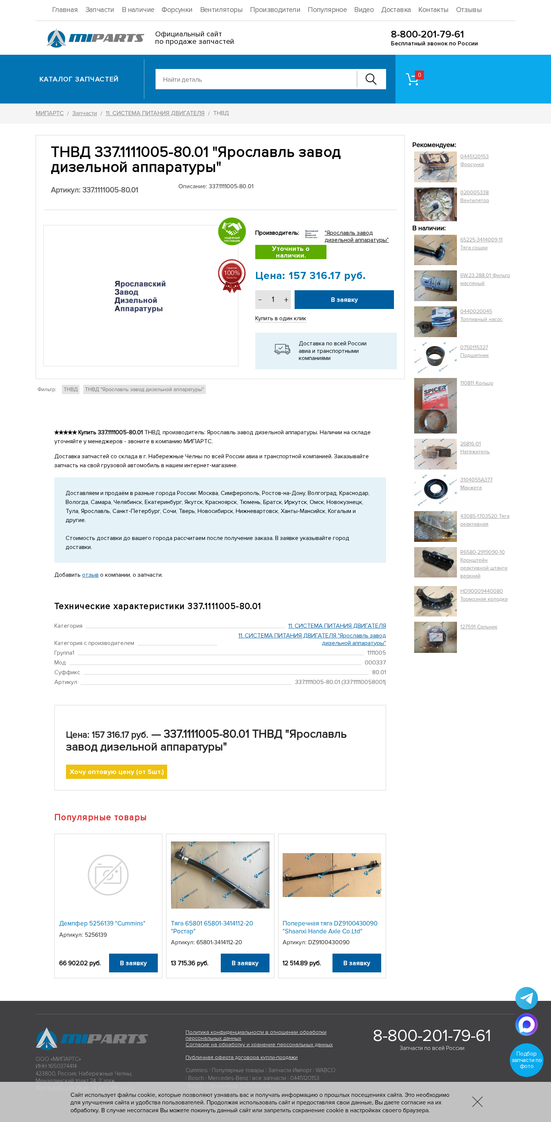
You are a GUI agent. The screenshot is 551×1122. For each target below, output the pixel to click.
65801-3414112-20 (219, 942)
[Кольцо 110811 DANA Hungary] (435, 406)
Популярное (327, 10)
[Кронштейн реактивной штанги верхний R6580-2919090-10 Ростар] (435, 564)
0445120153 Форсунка (474, 160)
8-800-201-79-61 (427, 34)
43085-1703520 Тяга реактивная (484, 520)
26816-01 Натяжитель (475, 448)
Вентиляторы (221, 10)
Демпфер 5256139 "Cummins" (102, 923)
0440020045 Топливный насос (481, 315)
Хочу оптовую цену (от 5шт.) (117, 772)
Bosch (196, 1078)
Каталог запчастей (79, 79)
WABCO (325, 1070)
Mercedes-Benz (228, 1078)
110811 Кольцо (476, 383)
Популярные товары (238, 1070)
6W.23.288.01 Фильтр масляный (485, 279)
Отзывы (469, 10)
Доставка (396, 10)
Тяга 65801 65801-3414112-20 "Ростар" (212, 927)
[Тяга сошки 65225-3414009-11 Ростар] (435, 250)
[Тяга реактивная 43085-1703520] (435, 526)
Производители (275, 10)
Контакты (433, 10)
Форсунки (177, 10)
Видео (364, 10)
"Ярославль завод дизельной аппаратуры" (357, 236)
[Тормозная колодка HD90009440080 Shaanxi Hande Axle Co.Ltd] (435, 601)
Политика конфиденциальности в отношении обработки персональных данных (256, 1035)
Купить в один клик (280, 318)
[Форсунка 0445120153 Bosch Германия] (435, 166)
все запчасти (269, 1078)
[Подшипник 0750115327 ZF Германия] (435, 357)
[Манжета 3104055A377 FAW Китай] (435, 490)
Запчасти (99, 10)
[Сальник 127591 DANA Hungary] (435, 637)
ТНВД (71, 389)
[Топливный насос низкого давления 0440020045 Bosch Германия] (435, 321)
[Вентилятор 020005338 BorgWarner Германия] (435, 204)
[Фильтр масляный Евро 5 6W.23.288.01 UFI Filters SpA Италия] (435, 285)
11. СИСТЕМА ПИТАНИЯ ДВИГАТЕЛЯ (337, 626)
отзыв (90, 575)
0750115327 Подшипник (474, 351)
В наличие (138, 10)
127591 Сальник (478, 627)
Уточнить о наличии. (291, 252)
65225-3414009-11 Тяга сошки (481, 244)
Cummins (197, 1070)
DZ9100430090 (329, 942)
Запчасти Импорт (289, 1070)
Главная (65, 10)
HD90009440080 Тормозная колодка (484, 595)
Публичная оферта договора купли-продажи (242, 1057)
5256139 (96, 935)
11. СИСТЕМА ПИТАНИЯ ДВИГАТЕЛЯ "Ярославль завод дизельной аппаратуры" (312, 639)
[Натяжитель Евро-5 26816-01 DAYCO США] (435, 454)
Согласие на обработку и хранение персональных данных (259, 1044)
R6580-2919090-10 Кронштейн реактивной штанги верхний (484, 564)
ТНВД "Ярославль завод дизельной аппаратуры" (144, 389)
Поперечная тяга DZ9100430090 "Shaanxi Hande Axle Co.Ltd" (330, 927)
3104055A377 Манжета (476, 484)
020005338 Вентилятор (474, 196)
